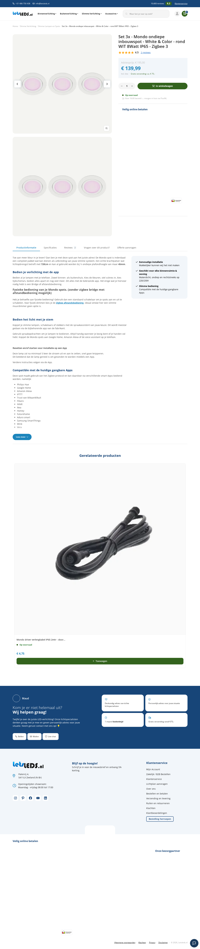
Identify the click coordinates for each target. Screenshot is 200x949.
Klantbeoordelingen (156, 812)
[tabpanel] (100, 348)
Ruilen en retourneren (158, 803)
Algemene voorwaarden (124, 942)
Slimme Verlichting (91, 13)
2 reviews (146, 52)
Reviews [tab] (69, 247)
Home (15, 26)
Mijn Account (153, 769)
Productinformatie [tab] (26, 247)
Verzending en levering (158, 798)
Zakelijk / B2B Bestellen (158, 774)
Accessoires (110, 13)
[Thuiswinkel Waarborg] (176, 200)
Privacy (152, 942)
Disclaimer (163, 942)
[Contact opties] (194, 943)
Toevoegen (101, 661)
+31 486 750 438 (23, 3)
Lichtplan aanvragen (157, 783)
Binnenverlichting (46, 13)
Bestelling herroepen (160, 818)
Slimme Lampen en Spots (49, 26)
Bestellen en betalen (157, 793)
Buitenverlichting (68, 13)
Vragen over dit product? (97, 247)
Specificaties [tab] (50, 247)
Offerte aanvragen (126, 247)
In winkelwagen (164, 85)
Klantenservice (181, 3)
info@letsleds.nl (42, 3)
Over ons (151, 788)
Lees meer (21, 437)
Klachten (150, 808)
